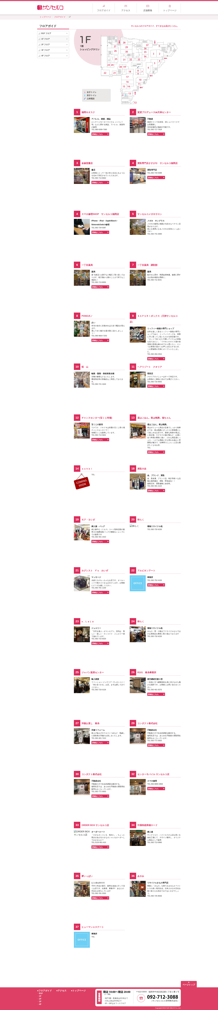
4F (40, 1004)
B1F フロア (46, 33)
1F (40, 996)
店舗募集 (147, 10)
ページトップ (189, 985)
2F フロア (45, 44)
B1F (41, 993)
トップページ (170, 10)
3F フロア (45, 50)
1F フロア (45, 39)
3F (40, 1001)
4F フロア (45, 56)
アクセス (125, 10)
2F (40, 999)
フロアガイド (103, 10)
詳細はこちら (97, 134)
